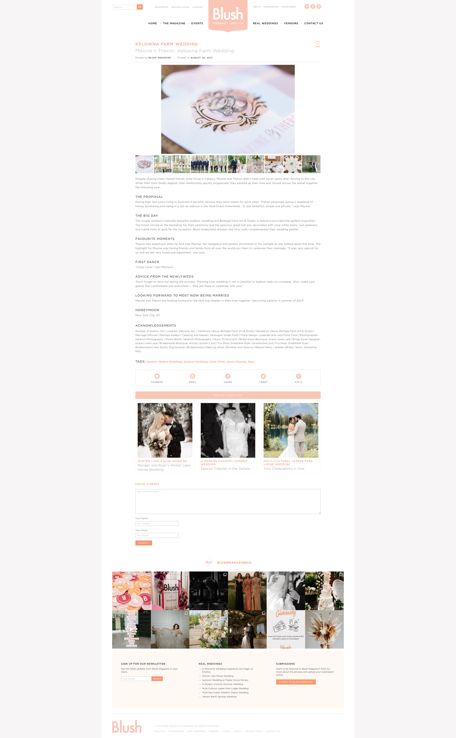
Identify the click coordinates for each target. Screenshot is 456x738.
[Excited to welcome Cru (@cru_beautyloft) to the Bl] (170, 629)
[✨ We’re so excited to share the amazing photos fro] (170, 590)
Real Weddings (265, 23)
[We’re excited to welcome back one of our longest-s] (247, 629)
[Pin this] (314, 78)
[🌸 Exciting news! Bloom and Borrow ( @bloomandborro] (208, 629)
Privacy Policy (254, 731)
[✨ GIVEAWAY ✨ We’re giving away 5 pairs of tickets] (286, 629)
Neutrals (241, 361)
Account (197, 7)
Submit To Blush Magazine (296, 682)
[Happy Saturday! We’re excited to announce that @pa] (324, 629)
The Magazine (174, 23)
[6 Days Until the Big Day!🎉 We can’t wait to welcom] (131, 629)
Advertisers (288, 7)
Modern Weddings (170, 361)
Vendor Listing (180, 7)
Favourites (161, 7)
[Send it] (314, 86)
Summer (151, 361)
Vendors (291, 23)
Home (152, 23)
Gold (213, 361)
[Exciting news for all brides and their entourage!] (247, 590)
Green (230, 361)
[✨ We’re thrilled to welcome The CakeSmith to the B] (324, 590)
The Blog (159, 731)
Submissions (271, 7)
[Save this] (314, 70)
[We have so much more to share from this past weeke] (131, 590)
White (221, 361)
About (257, 7)
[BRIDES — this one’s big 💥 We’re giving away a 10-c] (208, 590)
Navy (251, 361)
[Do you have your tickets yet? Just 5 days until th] (286, 590)
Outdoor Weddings (196, 361)
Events (197, 23)
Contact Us (313, 23)
